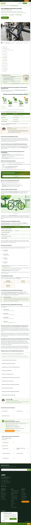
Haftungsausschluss (24, 497)
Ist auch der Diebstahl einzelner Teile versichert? (9, 360)
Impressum (22, 490)
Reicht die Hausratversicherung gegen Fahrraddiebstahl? (10, 391)
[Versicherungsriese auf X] (5, 486)
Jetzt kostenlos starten (10, 430)
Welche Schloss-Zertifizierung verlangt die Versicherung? (10, 384)
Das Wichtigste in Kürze (6, 48)
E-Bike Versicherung (8, 448)
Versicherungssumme (17, 329)
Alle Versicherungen (14, 507)
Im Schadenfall (5, 57)
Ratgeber (12, 500)
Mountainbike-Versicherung (8, 415)
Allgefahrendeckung (15, 306)
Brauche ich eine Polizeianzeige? (7, 370)
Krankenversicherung (4, 493)
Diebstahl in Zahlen (5, 63)
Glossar (12, 504)
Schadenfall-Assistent (14, 497)
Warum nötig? (4, 51)
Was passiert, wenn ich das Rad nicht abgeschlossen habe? (11, 367)
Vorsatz (3, 269)
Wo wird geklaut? (5, 60)
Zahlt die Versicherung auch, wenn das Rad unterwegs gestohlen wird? (12, 353)
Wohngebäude (3, 496)
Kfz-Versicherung (3, 490)
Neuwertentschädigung (4, 119)
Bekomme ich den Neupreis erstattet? (7, 374)
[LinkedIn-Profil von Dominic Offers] (11, 399)
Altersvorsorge (3, 497)
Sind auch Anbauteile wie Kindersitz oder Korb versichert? (11, 377)
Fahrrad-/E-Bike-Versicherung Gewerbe (22, 448)
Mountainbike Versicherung (8, 453)
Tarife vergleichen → (17, 176)
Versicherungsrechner (14, 498)
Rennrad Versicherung (8, 458)
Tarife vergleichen (4, 17)
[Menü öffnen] (30, 3)
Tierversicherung (3, 499)
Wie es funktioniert (18, 430)
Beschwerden (23, 499)
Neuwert (12, 91)
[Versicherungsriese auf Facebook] (1, 486)
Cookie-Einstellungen (27, 521)
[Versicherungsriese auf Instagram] (3, 486)
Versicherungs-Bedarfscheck (15, 490)
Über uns (12, 501)
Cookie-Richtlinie (23, 493)
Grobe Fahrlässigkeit (5, 267)
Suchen (29, 469)
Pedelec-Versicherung (22, 453)
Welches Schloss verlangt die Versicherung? (8, 363)
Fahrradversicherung (6, 5)
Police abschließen (5, 69)
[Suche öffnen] (28, 3)
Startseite (2, 5)
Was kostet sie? (5, 66)
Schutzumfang (5, 54)
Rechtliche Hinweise (24, 496)
